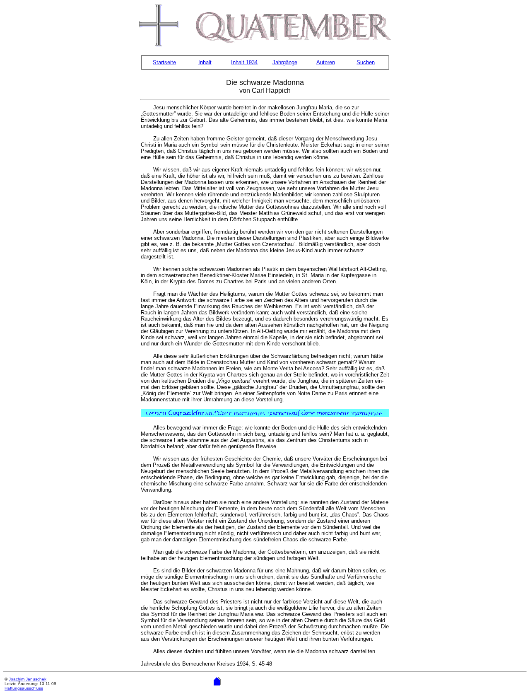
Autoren (325, 62)
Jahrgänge (284, 62)
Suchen (366, 62)
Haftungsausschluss (24, 688)
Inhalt (205, 62)
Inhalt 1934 (244, 62)
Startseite (164, 62)
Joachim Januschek (27, 679)
